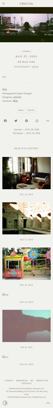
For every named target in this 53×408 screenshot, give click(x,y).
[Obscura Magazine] (26, 3)
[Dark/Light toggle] (5, 403)
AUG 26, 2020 (33, 133)
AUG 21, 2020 (26, 239)
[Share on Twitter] (16, 120)
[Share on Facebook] (5, 120)
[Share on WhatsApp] (37, 120)
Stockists (27, 383)
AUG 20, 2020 (26, 364)
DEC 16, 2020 (26, 285)
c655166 (17, 97)
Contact (9, 380)
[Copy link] (47, 120)
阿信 (15, 101)
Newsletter (42, 380)
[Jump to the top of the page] (48, 403)
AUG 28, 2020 (32, 129)
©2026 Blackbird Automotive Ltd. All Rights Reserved (26, 397)
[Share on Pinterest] (26, 120)
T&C (32, 380)
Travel (31, 110)
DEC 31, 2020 (26, 194)
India (21, 110)
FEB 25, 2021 (26, 347)
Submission (22, 380)
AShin (35, 67)
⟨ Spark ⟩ (26, 51)
